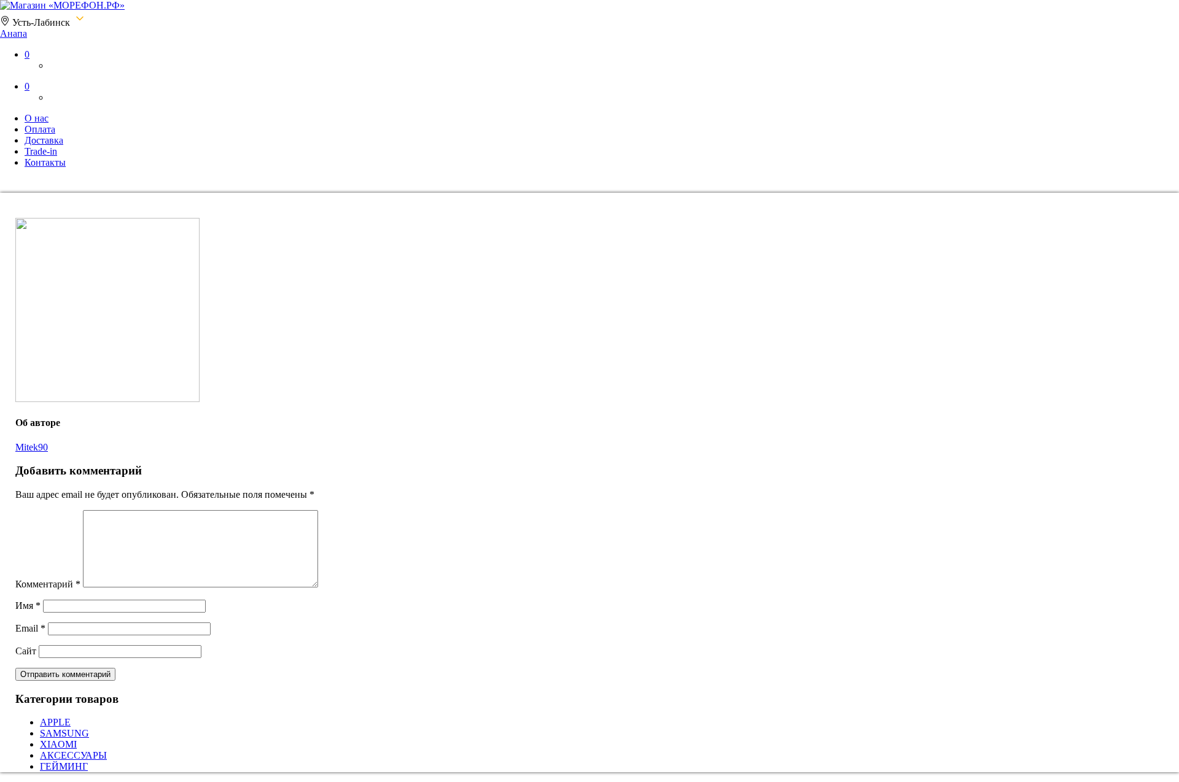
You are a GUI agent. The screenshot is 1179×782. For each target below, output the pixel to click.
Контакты (45, 162)
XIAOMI (58, 744)
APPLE (55, 722)
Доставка (44, 140)
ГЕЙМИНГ (64, 766)
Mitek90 (31, 447)
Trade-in (41, 151)
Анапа (13, 33)
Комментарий (47, 584)
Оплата (40, 129)
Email (30, 628)
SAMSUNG (64, 733)
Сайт (25, 651)
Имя (28, 605)
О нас (37, 118)
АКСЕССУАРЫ (73, 755)
